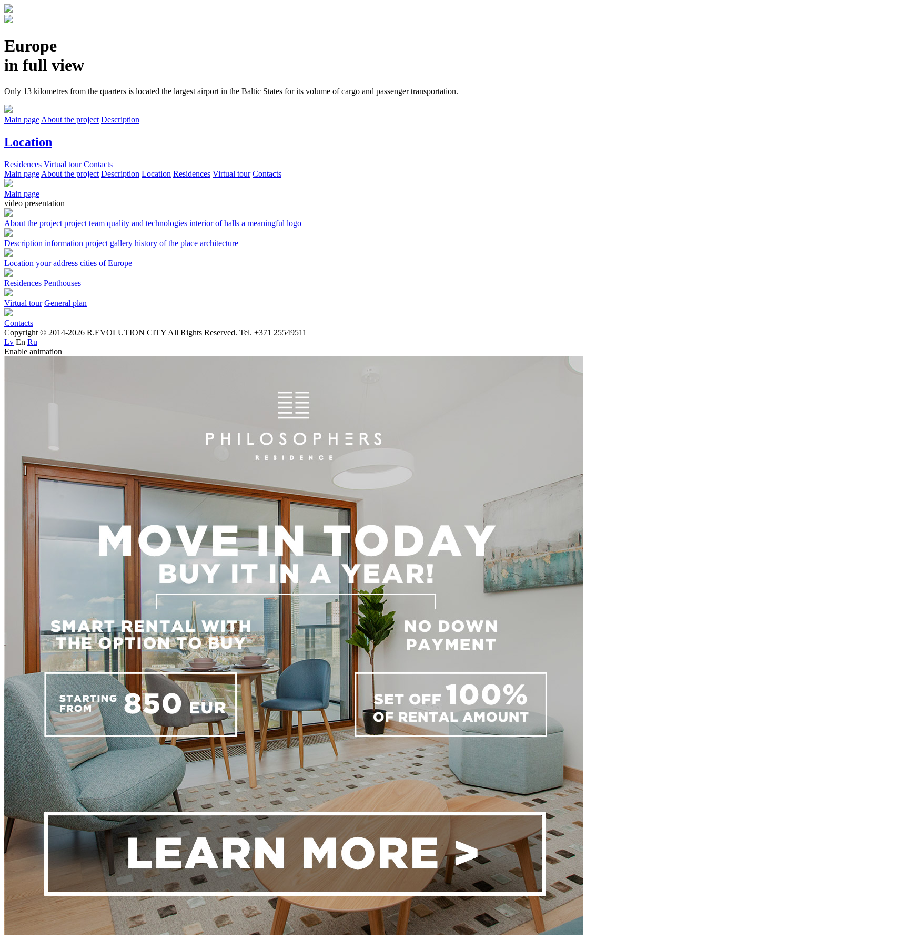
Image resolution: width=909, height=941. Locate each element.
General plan (65, 303)
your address (57, 263)
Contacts (266, 173)
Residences (191, 173)
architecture (219, 243)
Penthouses (62, 283)
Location (156, 173)
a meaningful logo (271, 223)
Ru (32, 341)
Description (120, 173)
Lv (9, 341)
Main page (21, 173)
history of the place (166, 243)
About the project (70, 173)
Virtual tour (231, 173)
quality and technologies (148, 223)
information (64, 243)
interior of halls (214, 223)
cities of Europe (106, 263)
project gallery (109, 243)
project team (84, 223)
